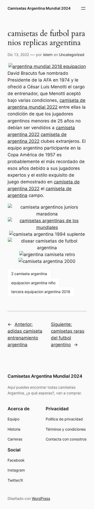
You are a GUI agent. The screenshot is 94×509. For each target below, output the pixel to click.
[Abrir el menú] (83, 8)
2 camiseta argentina (29, 273)
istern (47, 54)
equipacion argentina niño (33, 283)
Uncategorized (71, 54)
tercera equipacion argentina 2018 (40, 291)
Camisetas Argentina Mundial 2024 (39, 8)
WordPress (41, 498)
